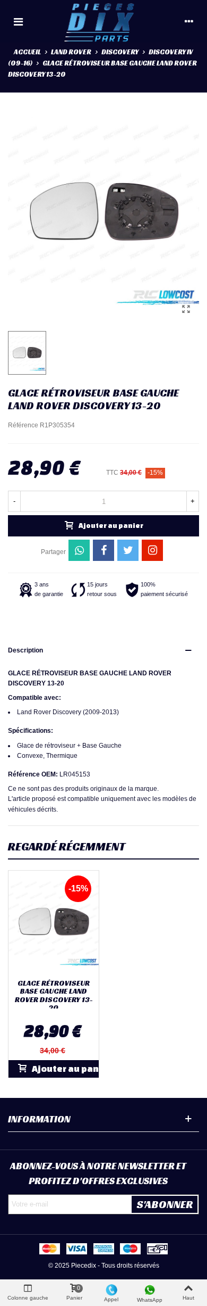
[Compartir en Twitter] (128, 550)
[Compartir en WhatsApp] (79, 550)
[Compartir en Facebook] (103, 550)
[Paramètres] (189, 21)
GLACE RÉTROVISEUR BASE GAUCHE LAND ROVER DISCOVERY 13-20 (54, 995)
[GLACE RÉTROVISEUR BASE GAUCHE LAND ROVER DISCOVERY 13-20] (186, 309)
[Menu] (18, 21)
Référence (23, 425)
